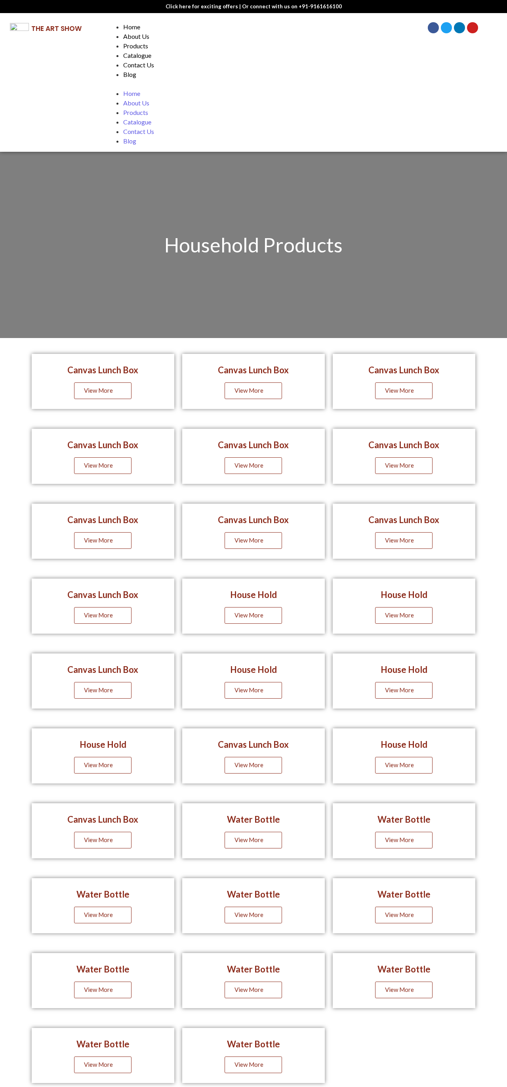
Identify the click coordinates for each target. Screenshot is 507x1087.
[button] (251, 84)
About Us (136, 36)
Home (131, 27)
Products (135, 46)
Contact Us (138, 65)
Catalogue (137, 55)
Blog (129, 74)
